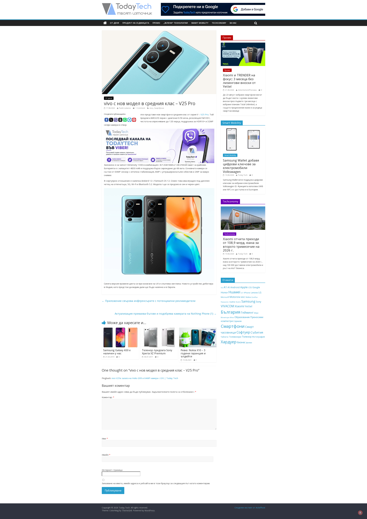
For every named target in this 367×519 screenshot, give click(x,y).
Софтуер (243, 332)
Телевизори (235, 336)
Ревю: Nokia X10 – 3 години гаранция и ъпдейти (193, 353)
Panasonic (225, 302)
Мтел (232, 317)
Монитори (225, 317)
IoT (242, 293)
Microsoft (225, 297)
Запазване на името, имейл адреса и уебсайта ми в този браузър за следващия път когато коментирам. (156, 483)
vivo (151, 108)
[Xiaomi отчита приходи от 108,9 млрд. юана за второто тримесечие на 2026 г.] (243, 208)
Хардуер (229, 341)
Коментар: (108, 397)
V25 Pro (205, 114)
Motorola (235, 297)
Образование (242, 317)
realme (232, 302)
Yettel (248, 306)
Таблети (224, 337)
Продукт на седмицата (135, 23)
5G (222, 287)
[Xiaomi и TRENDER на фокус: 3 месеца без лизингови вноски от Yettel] (243, 44)
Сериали (237, 321)
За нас (233, 23)
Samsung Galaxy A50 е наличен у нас (117, 351)
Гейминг (247, 312)
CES (250, 287)
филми (249, 342)
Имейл (106, 454)
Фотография (258, 336)
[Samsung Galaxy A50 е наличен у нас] (120, 329)
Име (105, 438)
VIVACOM (227, 306)
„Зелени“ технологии (176, 23)
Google (256, 287)
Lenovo (254, 292)
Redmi (238, 302)
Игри (256, 313)
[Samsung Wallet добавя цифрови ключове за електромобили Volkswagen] (243, 129)
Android (235, 287)
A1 (225, 287)
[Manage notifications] (360, 512)
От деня (114, 23)
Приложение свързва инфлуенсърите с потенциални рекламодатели (148, 301)
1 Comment (140, 108)
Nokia (248, 297)
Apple (244, 287)
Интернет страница (112, 470)
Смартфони (159, 108)
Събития (257, 332)
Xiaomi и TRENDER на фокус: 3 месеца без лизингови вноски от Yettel (239, 81)
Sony (258, 301)
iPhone (247, 292)
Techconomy (219, 23)
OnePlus (254, 297)
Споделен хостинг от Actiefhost (250, 507)
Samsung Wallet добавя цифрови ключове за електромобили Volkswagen (241, 166)
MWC (243, 297)
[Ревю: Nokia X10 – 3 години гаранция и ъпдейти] (197, 329)
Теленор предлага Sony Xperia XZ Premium (157, 351)
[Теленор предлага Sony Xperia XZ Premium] (159, 329)
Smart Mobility (199, 23)
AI (229, 287)
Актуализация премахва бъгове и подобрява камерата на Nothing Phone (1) (165, 313)
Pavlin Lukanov (125, 108)
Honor (224, 292)
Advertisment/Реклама (247, 90)
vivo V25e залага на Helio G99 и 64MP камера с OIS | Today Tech (145, 378)
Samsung (248, 301)
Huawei (234, 292)
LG (259, 292)
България (230, 312)
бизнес (241, 342)
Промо (156, 23)
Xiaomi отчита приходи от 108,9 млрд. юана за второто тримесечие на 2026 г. (241, 244)
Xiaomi (239, 306)
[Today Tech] (127, 4)
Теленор (247, 336)
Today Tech (242, 175)
